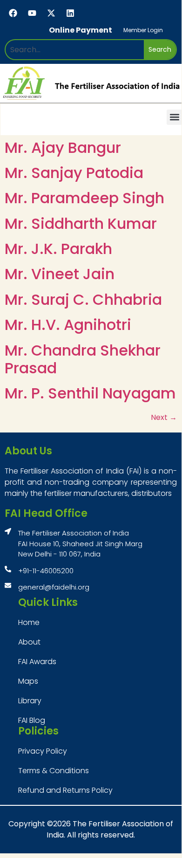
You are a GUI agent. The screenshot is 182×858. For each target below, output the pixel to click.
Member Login (143, 30)
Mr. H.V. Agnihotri (68, 324)
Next (164, 417)
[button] (174, 117)
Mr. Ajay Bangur (63, 147)
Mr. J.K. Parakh (58, 248)
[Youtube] (32, 13)
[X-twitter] (51, 13)
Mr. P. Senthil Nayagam (90, 393)
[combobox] (75, 49)
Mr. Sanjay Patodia (74, 172)
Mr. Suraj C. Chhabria (83, 299)
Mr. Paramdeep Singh (84, 197)
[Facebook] (13, 13)
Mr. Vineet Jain (60, 273)
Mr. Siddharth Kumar (81, 223)
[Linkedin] (70, 13)
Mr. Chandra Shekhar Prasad (83, 359)
